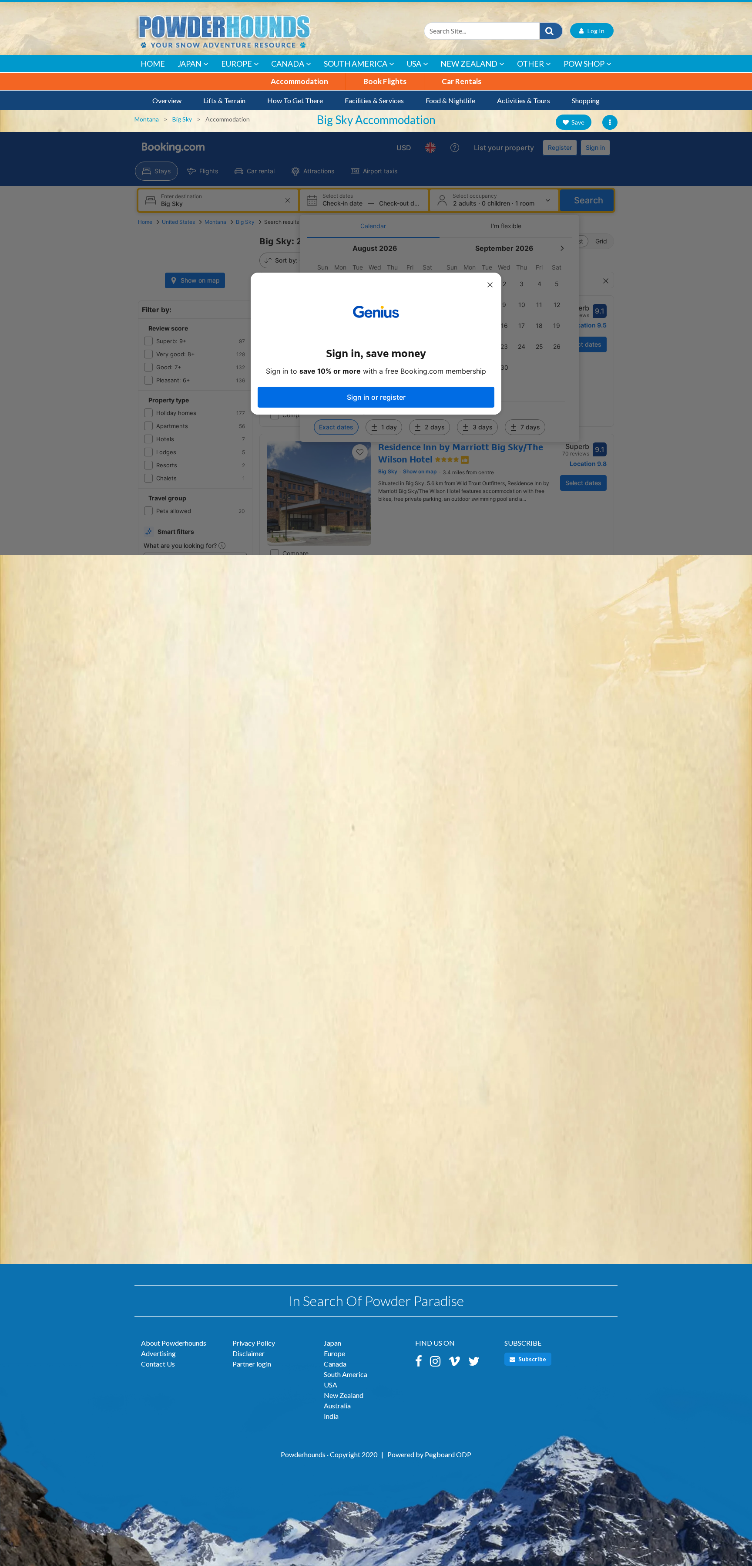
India (331, 1416)
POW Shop (584, 63)
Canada (287, 63)
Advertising (158, 1353)
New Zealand (468, 63)
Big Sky (182, 119)
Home (153, 63)
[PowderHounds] (251, 31)
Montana (146, 119)
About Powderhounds (173, 1343)
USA (414, 63)
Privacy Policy (253, 1343)
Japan (189, 63)
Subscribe (531, 1359)
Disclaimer (248, 1353)
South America (355, 63)
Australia (337, 1405)
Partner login (251, 1364)
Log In (594, 30)
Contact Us (158, 1364)
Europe (236, 63)
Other (530, 63)
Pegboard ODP (448, 1454)
